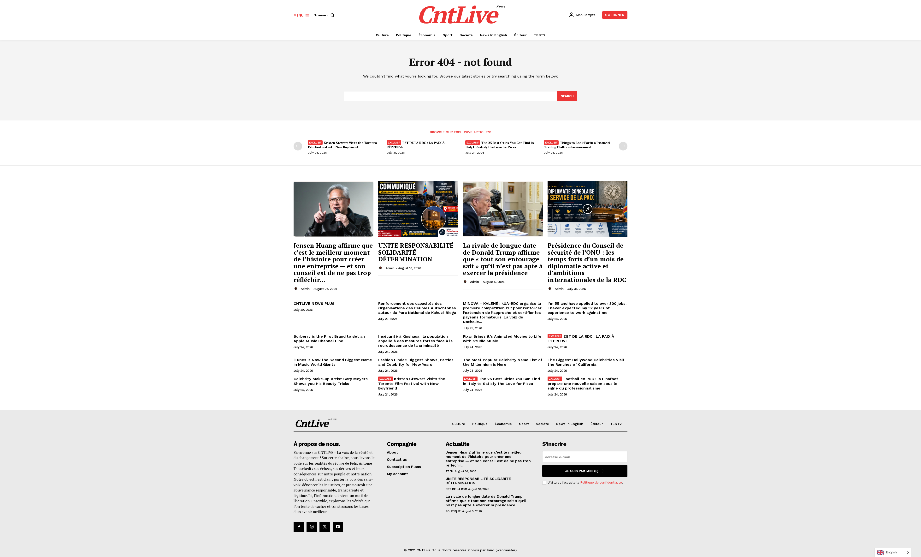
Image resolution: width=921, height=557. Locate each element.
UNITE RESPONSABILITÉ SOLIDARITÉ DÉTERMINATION (416, 252)
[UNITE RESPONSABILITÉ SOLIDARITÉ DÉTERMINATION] (418, 209)
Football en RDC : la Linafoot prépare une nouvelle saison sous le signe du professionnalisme (583, 383)
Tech (449, 471)
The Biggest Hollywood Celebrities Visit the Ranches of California (586, 362)
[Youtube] (338, 527)
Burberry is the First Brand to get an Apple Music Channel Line (329, 338)
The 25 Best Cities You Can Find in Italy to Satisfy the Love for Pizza (499, 144)
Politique (453, 511)
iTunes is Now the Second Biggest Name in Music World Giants (333, 362)
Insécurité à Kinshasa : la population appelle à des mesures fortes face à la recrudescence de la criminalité (415, 341)
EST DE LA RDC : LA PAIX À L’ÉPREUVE (416, 144)
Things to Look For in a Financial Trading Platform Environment (577, 144)
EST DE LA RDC (456, 489)
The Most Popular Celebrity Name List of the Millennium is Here (502, 362)
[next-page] (623, 146)
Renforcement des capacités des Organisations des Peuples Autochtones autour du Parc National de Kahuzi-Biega (417, 308)
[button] (325, 15)
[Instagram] (312, 527)
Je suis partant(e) (581, 471)
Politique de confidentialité (601, 482)
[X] (324, 527)
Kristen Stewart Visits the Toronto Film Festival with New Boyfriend (342, 144)
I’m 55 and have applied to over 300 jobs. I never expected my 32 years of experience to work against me (587, 308)
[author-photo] (297, 288)
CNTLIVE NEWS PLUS (314, 303)
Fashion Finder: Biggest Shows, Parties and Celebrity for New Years (416, 362)
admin (305, 289)
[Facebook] (299, 527)
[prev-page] (298, 146)
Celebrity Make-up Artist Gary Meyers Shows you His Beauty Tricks (331, 381)
